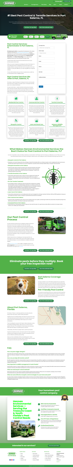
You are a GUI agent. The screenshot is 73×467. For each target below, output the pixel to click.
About (60, 4)
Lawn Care (35, 458)
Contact (66, 4)
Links (55, 4)
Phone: (40, 66)
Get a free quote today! (54, 445)
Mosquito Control (36, 456)
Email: (40, 61)
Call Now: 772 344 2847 (30, 27)
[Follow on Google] (13, 460)
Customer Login (67, 1)
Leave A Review (48, 458)
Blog (50, 4)
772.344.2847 (58, 1)
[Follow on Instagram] (12, 460)
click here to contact (13, 243)
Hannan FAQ (47, 453)
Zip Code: (41, 71)
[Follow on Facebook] (10, 460)
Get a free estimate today (46, 27)
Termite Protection (36, 455)
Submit (47, 36)
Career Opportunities (48, 456)
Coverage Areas (34, 4)
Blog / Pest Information (49, 455)
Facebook (21, 246)
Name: (40, 56)
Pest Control (35, 453)
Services (26, 4)
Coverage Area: (42, 45)
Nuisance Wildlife (36, 459)
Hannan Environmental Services (23, 52)
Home (22, 453)
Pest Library (44, 4)
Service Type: (41, 50)
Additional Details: (42, 77)
